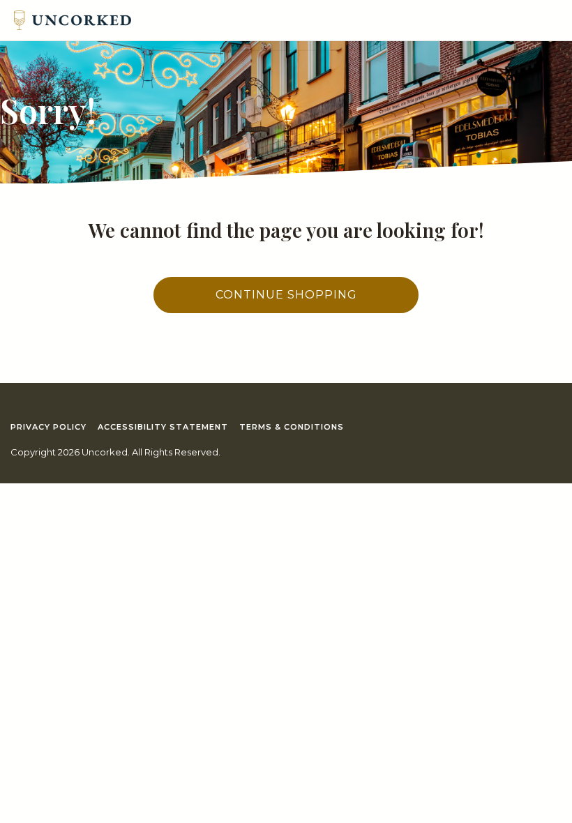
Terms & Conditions (291, 427)
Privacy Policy (48, 427)
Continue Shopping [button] (286, 294)
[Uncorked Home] (72, 20)
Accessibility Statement (163, 427)
